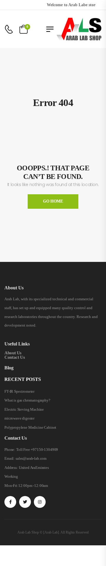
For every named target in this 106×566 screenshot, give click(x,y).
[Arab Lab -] (79, 29)
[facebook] (10, 502)
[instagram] (40, 502)
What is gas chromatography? (27, 400)
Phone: (9, 449)
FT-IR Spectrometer (19, 391)
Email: (9, 458)
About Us (12, 352)
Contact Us (14, 357)
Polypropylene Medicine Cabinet (30, 427)
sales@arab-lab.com (31, 458)
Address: (11, 467)
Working (11, 476)
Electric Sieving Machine (24, 409)
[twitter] (25, 502)
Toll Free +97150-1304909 (37, 449)
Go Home (53, 201)
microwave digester (19, 418)
